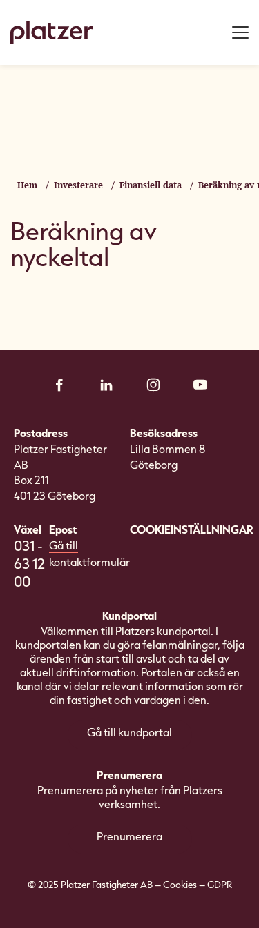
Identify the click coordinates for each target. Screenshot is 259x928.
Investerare (78, 185)
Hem (27, 185)
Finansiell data (150, 185)
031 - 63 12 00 (29, 562)
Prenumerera (129, 836)
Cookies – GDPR (197, 884)
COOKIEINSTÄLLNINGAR (191, 529)
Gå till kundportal (129, 732)
